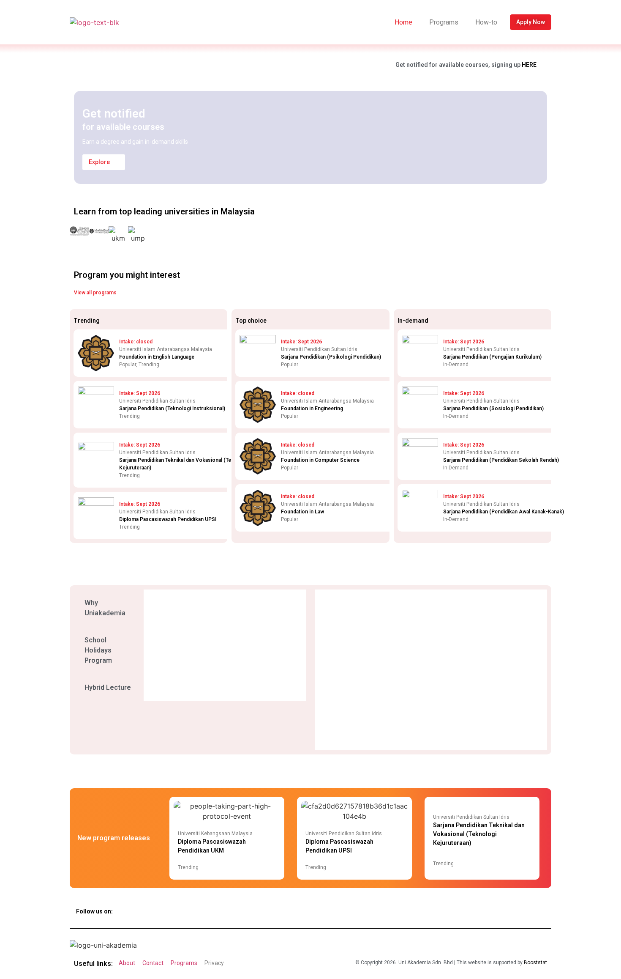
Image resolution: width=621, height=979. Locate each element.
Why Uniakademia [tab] (104, 608)
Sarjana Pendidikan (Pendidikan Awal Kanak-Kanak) (503, 512)
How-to (486, 22)
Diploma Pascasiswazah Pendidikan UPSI (167, 519)
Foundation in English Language (156, 357)
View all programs (95, 293)
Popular (127, 364)
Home (403, 22)
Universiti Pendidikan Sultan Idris (343, 833)
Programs (443, 22)
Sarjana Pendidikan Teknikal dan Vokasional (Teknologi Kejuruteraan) (479, 834)
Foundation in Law (302, 512)
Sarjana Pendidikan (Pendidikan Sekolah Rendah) (501, 460)
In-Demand (455, 364)
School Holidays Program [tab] (98, 650)
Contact (152, 963)
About (127, 963)
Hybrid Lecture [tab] (107, 687)
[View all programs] (124, 293)
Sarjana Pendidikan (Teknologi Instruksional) (172, 408)
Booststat (535, 962)
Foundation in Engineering (312, 408)
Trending (149, 364)
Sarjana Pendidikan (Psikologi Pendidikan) (331, 357)
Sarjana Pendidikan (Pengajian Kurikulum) (492, 357)
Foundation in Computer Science (320, 460)
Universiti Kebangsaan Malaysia (215, 833)
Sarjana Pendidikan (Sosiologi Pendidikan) (493, 408)
